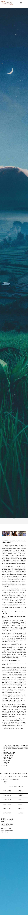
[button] (21, 3)
